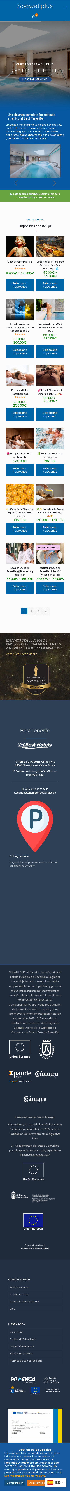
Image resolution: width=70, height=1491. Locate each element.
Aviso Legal (16, 1332)
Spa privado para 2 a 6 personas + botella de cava (50, 327)
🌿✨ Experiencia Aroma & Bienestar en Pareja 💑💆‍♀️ (50, 512)
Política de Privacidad (23, 1339)
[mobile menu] (65, 7)
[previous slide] (16, 183)
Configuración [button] (15, 1483)
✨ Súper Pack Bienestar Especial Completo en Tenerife (20, 512)
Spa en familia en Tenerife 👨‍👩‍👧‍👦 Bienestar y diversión (19, 571)
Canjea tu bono (19, 1294)
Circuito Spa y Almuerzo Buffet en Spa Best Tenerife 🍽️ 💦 (50, 265)
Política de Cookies (21, 1353)
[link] (35, 679)
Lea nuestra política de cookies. (25, 1476)
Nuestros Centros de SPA (24, 1301)
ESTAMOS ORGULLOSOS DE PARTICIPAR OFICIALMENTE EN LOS (33, 644)
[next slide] (54, 183)
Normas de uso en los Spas (26, 1360)
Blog (12, 1308)
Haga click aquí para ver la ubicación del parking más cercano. (33, 864)
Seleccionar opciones (20, 284)
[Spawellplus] (35, 6)
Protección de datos (22, 1346)
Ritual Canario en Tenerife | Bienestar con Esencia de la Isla (20, 327)
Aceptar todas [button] (37, 1483)
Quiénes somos (19, 1287)
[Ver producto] (29, 240)
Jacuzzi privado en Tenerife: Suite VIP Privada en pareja (50, 571)
